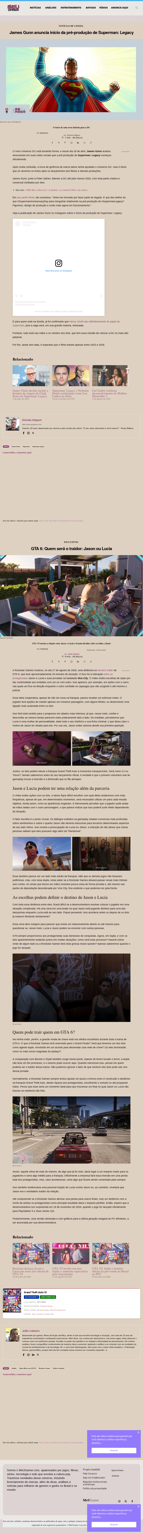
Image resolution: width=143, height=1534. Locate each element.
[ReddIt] (84, 142)
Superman (26, 446)
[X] (58, 142)
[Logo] (13, 7)
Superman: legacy (38, 446)
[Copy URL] (91, 142)
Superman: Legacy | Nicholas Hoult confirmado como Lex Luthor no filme (70, 393)
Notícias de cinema (71, 26)
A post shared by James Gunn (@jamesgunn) (59, 311)
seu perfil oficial (25, 197)
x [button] (138, 1506)
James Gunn (16, 446)
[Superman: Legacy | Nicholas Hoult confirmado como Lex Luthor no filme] (70, 375)
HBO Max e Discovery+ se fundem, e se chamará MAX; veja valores (56, 190)
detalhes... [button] (97, 1517)
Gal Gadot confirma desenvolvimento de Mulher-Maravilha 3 (109, 393)
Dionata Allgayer (73, 135)
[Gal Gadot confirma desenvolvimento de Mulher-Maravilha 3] (110, 375)
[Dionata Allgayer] (12, 426)
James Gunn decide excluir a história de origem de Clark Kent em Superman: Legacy (30, 393)
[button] (137, 7)
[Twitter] (125, 1501)
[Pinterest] (65, 142)
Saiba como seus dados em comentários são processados (61, 520)
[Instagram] (28, 432)
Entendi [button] (114, 1524)
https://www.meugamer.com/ (31, 424)
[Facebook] (52, 142)
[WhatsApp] (71, 142)
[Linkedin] (78, 142)
